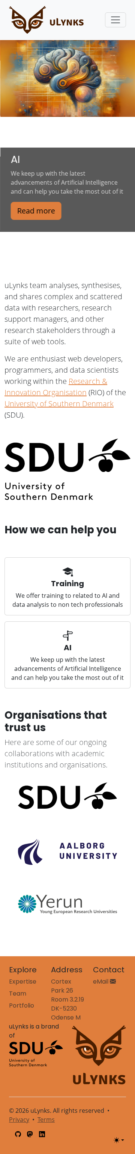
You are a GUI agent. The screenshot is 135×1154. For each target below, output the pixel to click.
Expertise (22, 981)
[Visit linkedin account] (42, 1134)
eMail (101, 981)
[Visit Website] (67, 795)
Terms (46, 1119)
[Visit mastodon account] (30, 1134)
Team (17, 993)
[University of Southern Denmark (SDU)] (36, 1053)
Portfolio (21, 1005)
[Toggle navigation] (115, 19)
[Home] (46, 20)
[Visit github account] (18, 1134)
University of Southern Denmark (59, 404)
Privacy (19, 1119)
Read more (36, 211)
